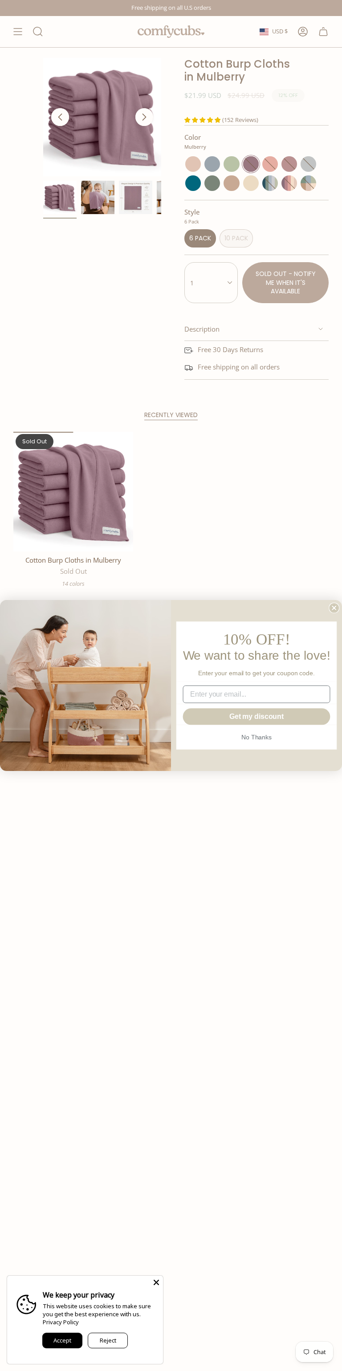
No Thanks (256, 737)
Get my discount (256, 716)
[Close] (156, 1282)
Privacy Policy (61, 1322)
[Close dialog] (334, 608)
